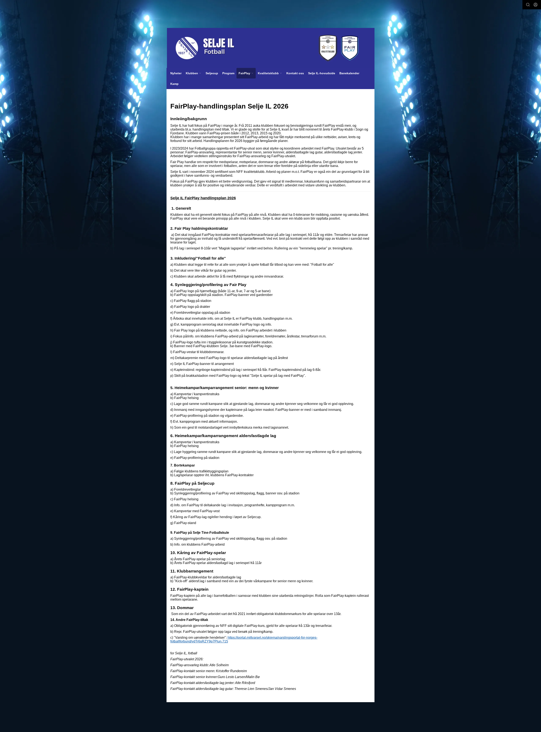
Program (228, 73)
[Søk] (528, 4)
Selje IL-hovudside (321, 73)
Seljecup (212, 73)
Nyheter (176, 73)
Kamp (174, 83)
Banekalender (349, 73)
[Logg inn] (535, 4)
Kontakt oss (295, 73)
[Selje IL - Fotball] (270, 48)
